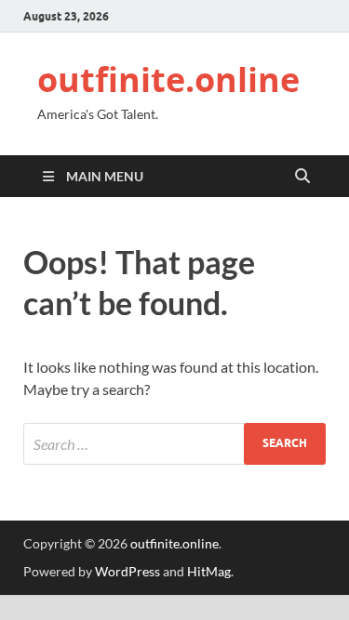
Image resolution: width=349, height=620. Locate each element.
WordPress (127, 571)
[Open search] (302, 176)
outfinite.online (168, 79)
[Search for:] (174, 444)
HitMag (209, 571)
